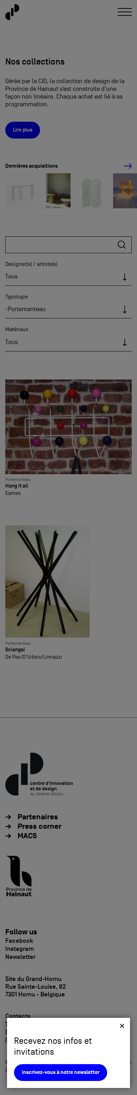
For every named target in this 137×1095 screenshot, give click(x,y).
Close (122, 1025)
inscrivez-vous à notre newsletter (60, 1072)
